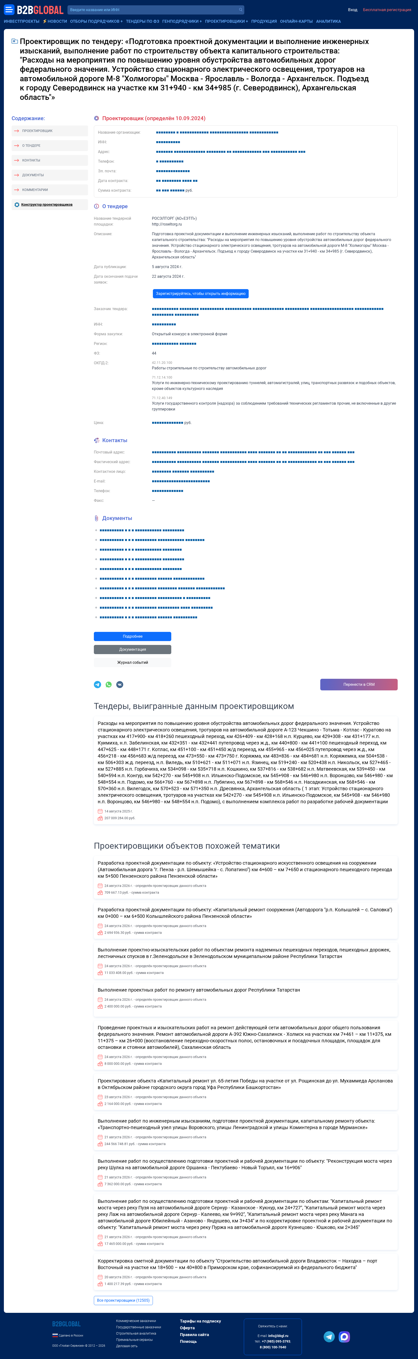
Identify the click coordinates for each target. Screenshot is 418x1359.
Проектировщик (37, 131)
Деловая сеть (127, 1346)
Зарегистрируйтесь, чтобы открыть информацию (201, 293)
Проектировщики (225, 21)
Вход (352, 9)
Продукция (264, 21)
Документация (132, 649)
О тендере (31, 145)
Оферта (187, 1327)
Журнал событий (132, 662)
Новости (57, 21)
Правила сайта (194, 1334)
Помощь (188, 1341)
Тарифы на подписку (200, 1321)
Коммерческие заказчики (136, 1321)
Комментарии (35, 190)
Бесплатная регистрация (387, 9)
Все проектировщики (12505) (123, 1300)
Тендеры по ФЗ (142, 21)
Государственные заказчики (138, 1327)
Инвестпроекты (21, 21)
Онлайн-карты (296, 21)
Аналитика (328, 21)
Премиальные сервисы (134, 1340)
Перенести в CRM (359, 684)
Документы (33, 175)
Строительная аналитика (136, 1333)
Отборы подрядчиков (94, 21)
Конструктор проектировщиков (47, 204)
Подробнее (132, 636)
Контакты (31, 160)
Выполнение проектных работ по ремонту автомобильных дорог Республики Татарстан (199, 990)
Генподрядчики (180, 21)
